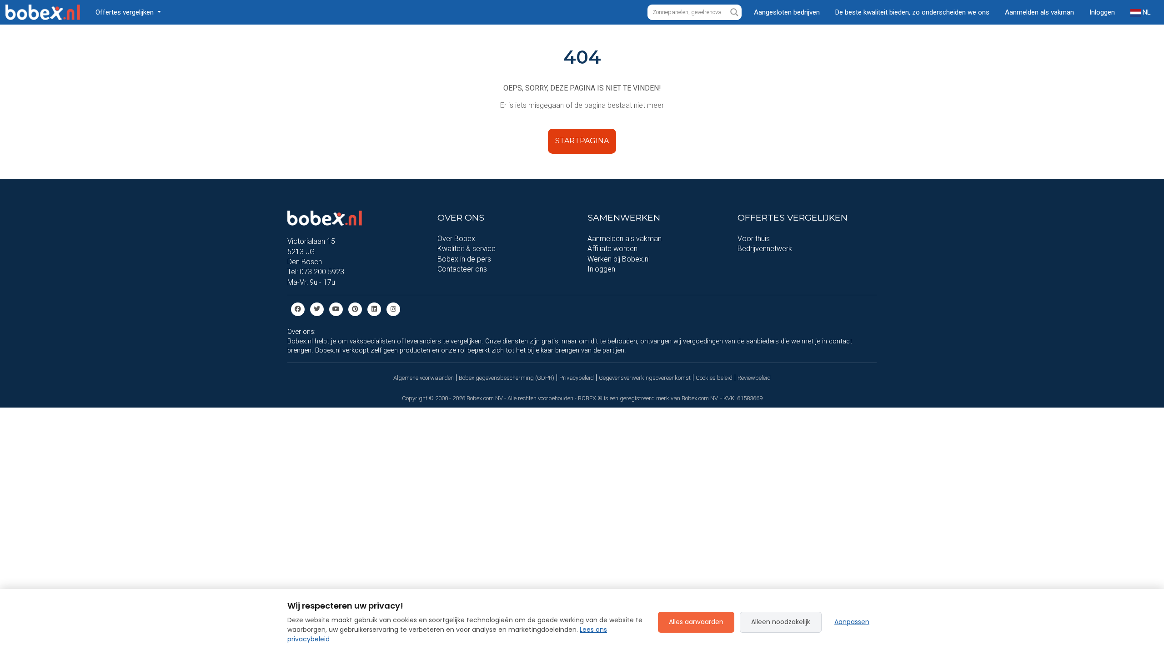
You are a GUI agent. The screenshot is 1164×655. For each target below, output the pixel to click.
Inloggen (1102, 12)
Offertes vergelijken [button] (125, 12)
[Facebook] (298, 308)
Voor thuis (754, 238)
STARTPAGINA (582, 140)
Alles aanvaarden (696, 621)
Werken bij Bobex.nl (618, 259)
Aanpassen (851, 621)
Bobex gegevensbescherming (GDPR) (506, 377)
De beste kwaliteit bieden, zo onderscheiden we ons (912, 12)
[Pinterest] (355, 308)
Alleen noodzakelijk (780, 621)
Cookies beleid (714, 377)
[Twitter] (317, 308)
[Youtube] (336, 308)
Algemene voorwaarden (423, 377)
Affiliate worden (612, 248)
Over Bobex (456, 238)
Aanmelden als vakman (1039, 12)
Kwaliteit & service (466, 248)
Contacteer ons (462, 269)
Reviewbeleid (754, 377)
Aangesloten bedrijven (787, 12)
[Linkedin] (374, 308)
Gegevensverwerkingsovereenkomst (645, 377)
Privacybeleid (576, 377)
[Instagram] (393, 308)
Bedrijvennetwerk (765, 248)
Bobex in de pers (464, 259)
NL (1146, 12)
